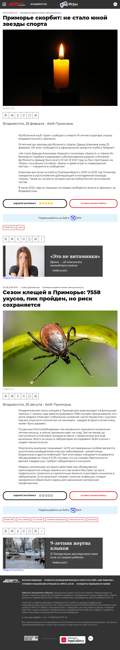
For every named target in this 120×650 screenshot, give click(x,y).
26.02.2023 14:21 (10, 13)
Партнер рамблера (48, 638)
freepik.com (8, 389)
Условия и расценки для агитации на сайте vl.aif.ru (48, 584)
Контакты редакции (32, 580)
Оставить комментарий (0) (93, 203)
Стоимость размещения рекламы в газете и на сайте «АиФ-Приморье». (79, 580)
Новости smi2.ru (13, 278)
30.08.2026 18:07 (10, 287)
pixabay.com (9, 108)
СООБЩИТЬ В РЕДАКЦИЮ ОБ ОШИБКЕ (93, 584)
